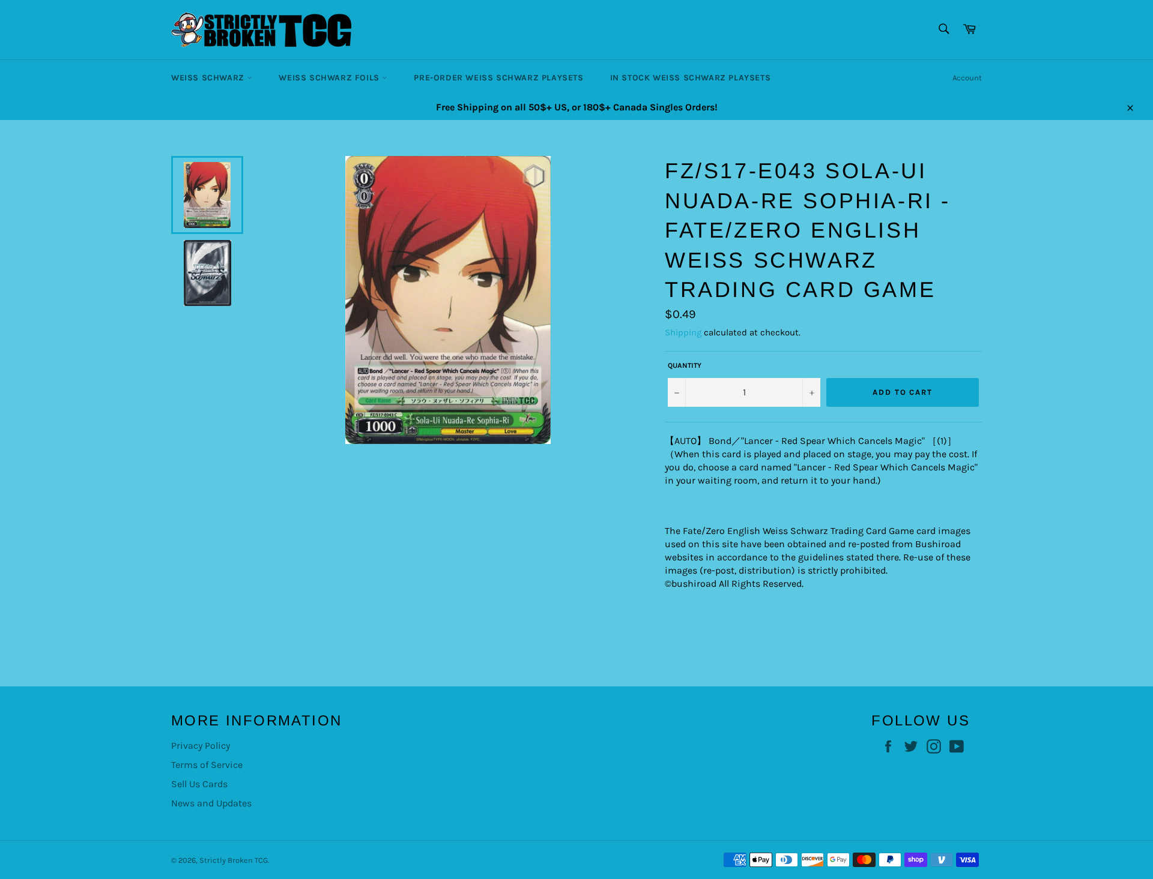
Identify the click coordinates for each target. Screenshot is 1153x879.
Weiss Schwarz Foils (330, 78)
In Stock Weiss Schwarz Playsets (690, 78)
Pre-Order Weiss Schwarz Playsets (498, 78)
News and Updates (211, 803)
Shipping (683, 332)
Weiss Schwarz (209, 78)
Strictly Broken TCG (233, 860)
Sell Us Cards (199, 784)
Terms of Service (207, 764)
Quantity (684, 365)
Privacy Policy (200, 745)
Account (967, 77)
